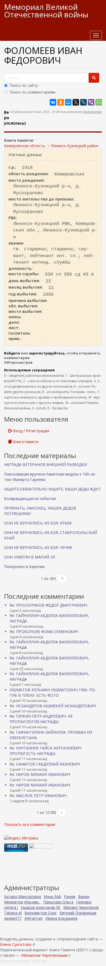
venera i (11, 907)
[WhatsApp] (98, 102)
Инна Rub (52, 896)
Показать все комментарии (29, 824)
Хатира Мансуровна (22, 896)
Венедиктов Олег (40, 912)
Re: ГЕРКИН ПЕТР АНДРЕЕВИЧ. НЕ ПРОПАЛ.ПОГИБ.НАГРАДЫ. (41, 719)
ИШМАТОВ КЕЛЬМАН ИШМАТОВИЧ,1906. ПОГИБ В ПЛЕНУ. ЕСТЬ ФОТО (53, 692)
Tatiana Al (13, 912)
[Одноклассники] (60, 102)
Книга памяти (25, 441)
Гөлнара (83, 902)
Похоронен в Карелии (24, 566)
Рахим (69, 896)
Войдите (12, 353)
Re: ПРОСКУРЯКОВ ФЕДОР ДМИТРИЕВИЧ (48, 605)
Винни (83, 896)
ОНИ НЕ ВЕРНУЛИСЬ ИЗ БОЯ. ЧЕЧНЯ (38, 547)
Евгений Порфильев (78, 912)
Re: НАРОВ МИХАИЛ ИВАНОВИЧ (40, 774)
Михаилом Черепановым (45, 955)
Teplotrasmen (92, 112)
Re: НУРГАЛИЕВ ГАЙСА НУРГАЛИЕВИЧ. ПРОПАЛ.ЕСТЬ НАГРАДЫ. (46, 750)
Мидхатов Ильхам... (22, 902)
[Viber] (91, 102)
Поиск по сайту (24, 85)
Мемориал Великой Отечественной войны (46, 11)
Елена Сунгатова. (17, 944)
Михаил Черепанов (81, 907)
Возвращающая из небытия (30, 498)
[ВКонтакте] (53, 102)
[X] (76, 102)
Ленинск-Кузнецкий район (74, 145)
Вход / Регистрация (30, 430)
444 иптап (33, 918)
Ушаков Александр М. (41, 907)
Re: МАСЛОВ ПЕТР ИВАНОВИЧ (38, 795)
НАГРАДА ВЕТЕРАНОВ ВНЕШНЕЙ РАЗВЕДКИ (45, 464)
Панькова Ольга (58, 902)
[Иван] (53, 131)
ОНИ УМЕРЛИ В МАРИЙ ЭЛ (29, 557)
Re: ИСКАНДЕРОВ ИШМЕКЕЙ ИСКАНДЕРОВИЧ (53, 705)
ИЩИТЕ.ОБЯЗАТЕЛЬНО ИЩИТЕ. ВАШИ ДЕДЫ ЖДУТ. (52, 489)
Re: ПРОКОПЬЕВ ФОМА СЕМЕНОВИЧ (44, 631)
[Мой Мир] (68, 102)
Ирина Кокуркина (61, 918)
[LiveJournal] (83, 102)
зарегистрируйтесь (47, 353)
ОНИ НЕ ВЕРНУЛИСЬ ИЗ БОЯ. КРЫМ (37, 523)
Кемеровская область (24, 145)
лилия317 (12, 918)
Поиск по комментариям (32, 92)
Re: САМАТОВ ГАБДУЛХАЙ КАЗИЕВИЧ (45, 764)
